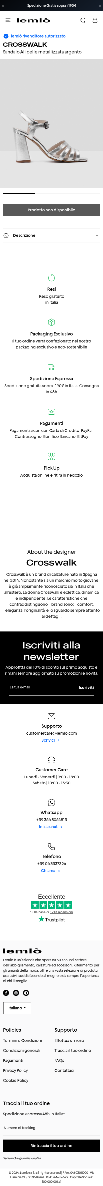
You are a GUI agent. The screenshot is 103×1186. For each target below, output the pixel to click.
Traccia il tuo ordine (72, 1050)
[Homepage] (33, 20)
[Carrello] (95, 20)
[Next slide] (100, 6)
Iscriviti (86, 687)
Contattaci (64, 1070)
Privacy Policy (15, 1070)
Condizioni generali (21, 1050)
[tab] (19, 193)
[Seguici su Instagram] (16, 993)
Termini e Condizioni (22, 1040)
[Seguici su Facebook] (6, 993)
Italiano (15, 1008)
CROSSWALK (25, 44)
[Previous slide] (3, 6)
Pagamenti (13, 1060)
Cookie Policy (15, 1080)
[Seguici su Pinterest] (26, 993)
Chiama (48, 870)
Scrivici (49, 740)
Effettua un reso (69, 1040)
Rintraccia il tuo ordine (51, 1145)
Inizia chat (48, 826)
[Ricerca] (83, 20)
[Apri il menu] (8, 20)
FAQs (59, 1060)
